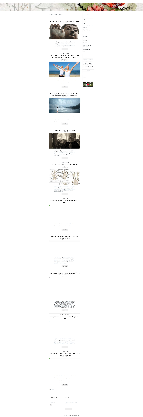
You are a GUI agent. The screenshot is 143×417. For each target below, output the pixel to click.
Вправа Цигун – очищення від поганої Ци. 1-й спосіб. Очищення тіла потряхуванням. (64, 94)
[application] (88, 84)
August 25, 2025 (65, 96)
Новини (67, 53)
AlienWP (78, 415)
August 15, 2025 (65, 167)
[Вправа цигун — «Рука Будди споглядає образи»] (64, 39)
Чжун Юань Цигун (85, 29)
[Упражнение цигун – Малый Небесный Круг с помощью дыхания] (64, 358)
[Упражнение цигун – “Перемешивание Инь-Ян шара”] (64, 205)
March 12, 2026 (65, 22)
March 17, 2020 (65, 356)
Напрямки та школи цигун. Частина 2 (88, 61)
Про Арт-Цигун (85, 27)
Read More (65, 49)
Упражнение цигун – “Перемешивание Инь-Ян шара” (65, 201)
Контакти (84, 23)
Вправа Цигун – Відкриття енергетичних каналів (65, 165)
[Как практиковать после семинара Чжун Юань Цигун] (64, 321)
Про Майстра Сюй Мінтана (86, 49)
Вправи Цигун (63, 53)
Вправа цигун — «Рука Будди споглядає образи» (65, 21)
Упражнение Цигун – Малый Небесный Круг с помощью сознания (65, 274)
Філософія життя (85, 51)
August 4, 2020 (65, 203)
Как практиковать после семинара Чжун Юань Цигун (65, 317)
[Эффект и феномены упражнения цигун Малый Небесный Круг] (64, 241)
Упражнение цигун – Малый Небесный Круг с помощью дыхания (65, 354)
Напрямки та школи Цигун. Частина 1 (88, 66)
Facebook (67, 397)
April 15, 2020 (64, 239)
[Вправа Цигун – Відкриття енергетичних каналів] (64, 184)
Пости (68, 314)
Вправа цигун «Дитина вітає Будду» (65, 130)
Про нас (84, 19)
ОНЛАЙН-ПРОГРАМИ (85, 17)
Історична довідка (85, 36)
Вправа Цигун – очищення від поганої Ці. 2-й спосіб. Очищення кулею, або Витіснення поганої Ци (64, 57)
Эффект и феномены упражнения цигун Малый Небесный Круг (64, 237)
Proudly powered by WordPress (68, 415)
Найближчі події (85, 42)
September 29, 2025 (65, 60)
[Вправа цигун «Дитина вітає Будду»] (64, 148)
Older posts (51, 389)
